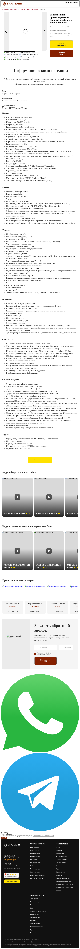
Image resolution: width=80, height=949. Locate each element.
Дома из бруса (34, 850)
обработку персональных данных (44, 653)
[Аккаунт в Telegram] (70, 5)
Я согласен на (44, 653)
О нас (58, 847)
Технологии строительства (38, 911)
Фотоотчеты (59, 850)
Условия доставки (61, 859)
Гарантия (59, 866)
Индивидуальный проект (37, 875)
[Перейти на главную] (12, 4)
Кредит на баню (61, 869)
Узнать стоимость (61, 44)
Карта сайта (33, 933)
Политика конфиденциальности (32, 941)
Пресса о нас (34, 930)
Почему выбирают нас (36, 902)
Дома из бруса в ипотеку (63, 878)
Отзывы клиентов (61, 856)
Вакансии (33, 920)
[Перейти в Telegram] (40, 830)
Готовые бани (34, 859)
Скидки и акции (35, 917)
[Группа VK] (65, 5)
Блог (31, 908)
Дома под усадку (35, 872)
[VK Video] (67, 5)
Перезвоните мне (45, 661)
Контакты (59, 890)
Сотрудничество (35, 923)
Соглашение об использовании (43, 836)
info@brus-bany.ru (10, 860)
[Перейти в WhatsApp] (40, 752)
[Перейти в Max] (76, 5)
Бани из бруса (34, 847)
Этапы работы (34, 898)
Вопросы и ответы (35, 905)
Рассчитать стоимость (36, 878)
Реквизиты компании (36, 926)
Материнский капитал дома (64, 887)
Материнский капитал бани (64, 884)
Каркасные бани (35, 853)
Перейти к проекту (61, 53)
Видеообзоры (60, 853)
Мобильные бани (35, 866)
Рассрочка (59, 875)
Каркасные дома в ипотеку (64, 881)
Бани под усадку (35, 869)
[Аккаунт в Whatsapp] (73, 5)
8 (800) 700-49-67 (9, 856)
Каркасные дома (35, 856)
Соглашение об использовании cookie (14, 941)
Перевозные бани (35, 862)
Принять (4, 837)
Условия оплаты (61, 862)
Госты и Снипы (34, 914)
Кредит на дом (60, 872)
